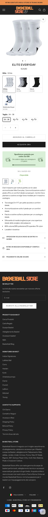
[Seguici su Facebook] (3, 487)
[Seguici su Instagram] (10, 487)
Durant (5, 385)
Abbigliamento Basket (10, 332)
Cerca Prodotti (8, 319)
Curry (4, 364)
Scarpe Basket (8, 327)
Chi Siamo (6, 409)
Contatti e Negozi (9, 414)
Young (4, 397)
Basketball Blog (8, 344)
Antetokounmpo (8, 377)
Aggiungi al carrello (24, 137)
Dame (4, 381)
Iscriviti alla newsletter (19, 306)
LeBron (5, 389)
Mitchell (5, 393)
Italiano (32, 495)
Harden (5, 369)
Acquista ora (24, 145)
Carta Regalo (7, 323)
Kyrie (4, 373)
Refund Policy (7, 426)
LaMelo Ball (6, 360)
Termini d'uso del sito (10, 434)
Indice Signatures (9, 356)
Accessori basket (9, 336)
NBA (4, 340)
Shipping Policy (8, 422)
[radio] (9, 84)
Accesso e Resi (8, 418)
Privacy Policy (7, 430)
